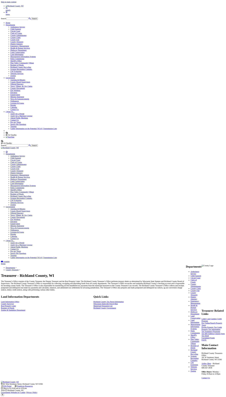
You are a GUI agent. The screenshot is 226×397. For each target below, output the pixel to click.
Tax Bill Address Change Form (213, 334)
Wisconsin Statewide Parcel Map (105, 304)
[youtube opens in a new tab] (10, 137)
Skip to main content (8, 2)
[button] (30, 145)
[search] (115, 9)
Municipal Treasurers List (102, 306)
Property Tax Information (211, 329)
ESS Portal (7, 386)
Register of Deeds (7, 308)
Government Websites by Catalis (13, 392)
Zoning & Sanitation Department (13, 310)
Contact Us (206, 378)
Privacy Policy (31, 392)
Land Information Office (10, 302)
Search (3, 19)
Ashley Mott (206, 364)
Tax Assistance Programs (211, 332)
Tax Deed (205, 336)
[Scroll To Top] (2, 395)
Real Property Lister (8, 306)
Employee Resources (25, 386)
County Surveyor (7, 304)
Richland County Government (104, 308)
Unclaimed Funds (208, 338)
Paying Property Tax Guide (212, 327)
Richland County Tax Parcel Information (108, 302)
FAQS (204, 340)
